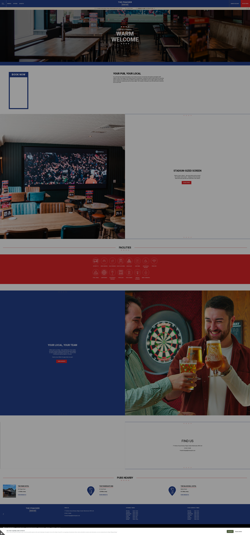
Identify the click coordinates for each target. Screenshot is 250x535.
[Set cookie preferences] (2, 532)
